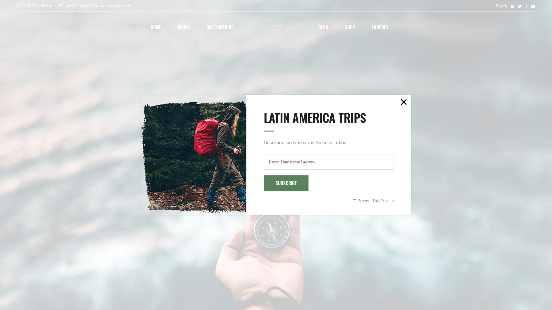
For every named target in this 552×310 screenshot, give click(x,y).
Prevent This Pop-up (376, 201)
